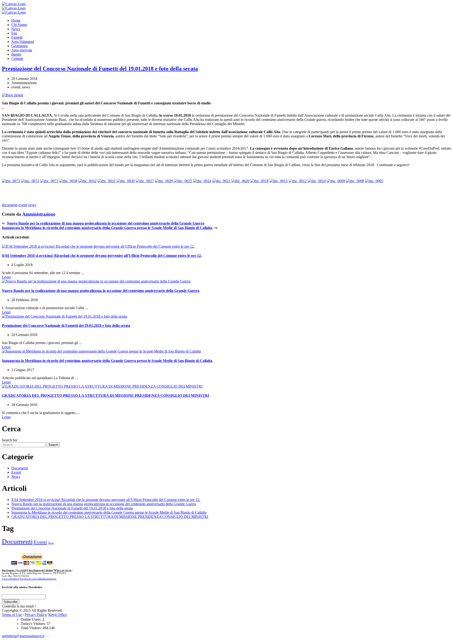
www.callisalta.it (10, 578)
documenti (9, 205)
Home (16, 20)
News (15, 29)
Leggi (6, 277)
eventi (22, 205)
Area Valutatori (22, 42)
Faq (14, 33)
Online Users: (31, 619)
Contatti (17, 59)
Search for (9, 440)
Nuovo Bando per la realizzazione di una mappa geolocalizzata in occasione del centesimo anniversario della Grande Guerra (105, 223)
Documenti (19, 468)
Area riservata (21, 50)
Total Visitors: (31, 628)
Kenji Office (57, 615)
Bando (16, 54)
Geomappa (19, 46)
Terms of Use (12, 615)
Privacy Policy (35, 615)
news (32, 205)
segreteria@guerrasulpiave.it (23, 636)
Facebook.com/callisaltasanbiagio (38, 578)
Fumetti (17, 37)
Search (53, 445)
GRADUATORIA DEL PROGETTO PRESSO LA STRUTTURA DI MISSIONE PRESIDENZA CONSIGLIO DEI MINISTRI (105, 396)
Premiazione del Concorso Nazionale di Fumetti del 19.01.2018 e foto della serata (100, 69)
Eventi (16, 472)
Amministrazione (38, 214)
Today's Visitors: (33, 624)
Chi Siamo (19, 25)
